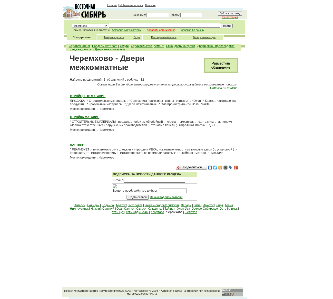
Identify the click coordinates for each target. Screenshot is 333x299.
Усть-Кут (118, 212)
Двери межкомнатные (110, 49)
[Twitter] (215, 167)
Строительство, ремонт (147, 46)
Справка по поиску (192, 29)
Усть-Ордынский (137, 212)
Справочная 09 (79, 46)
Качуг (219, 205)
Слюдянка (155, 208)
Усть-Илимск (228, 208)
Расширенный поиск (163, 37)
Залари (186, 205)
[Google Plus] (235, 167)
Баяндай (93, 205)
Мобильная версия (131, 5)
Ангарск (79, 205)
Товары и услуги (114, 37)
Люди (137, 37)
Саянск (129, 208)
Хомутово (157, 212)
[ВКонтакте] (210, 167)
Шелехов (191, 212)
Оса (119, 208)
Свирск (141, 208)
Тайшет (170, 208)
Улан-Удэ (183, 208)
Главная (112, 5)
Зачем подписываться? (166, 197)
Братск (121, 205)
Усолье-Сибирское (205, 208)
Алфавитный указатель (126, 29)
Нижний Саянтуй (102, 208)
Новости (150, 5)
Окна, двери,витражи (180, 46)
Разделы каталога (105, 46)
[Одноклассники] (220, 167)
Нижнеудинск (79, 208)
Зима (197, 205)
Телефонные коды (204, 37)
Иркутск (208, 205)
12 (142, 79)
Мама (229, 205)
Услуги (124, 46)
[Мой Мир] (225, 167)
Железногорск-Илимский (162, 205)
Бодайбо (108, 205)
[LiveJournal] (230, 167)
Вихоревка (135, 205)
